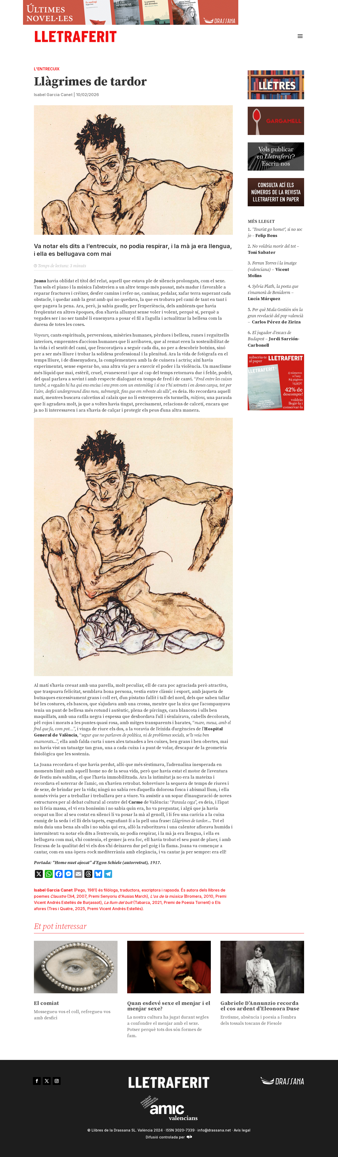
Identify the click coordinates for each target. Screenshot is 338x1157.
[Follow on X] (47, 1081)
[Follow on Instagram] (57, 1081)
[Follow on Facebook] (37, 1081)
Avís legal (242, 1130)
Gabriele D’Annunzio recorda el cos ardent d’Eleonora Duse (259, 1006)
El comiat (46, 1003)
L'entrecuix (47, 68)
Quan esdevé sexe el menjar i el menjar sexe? (168, 1006)
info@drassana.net (214, 1130)
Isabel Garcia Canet (53, 94)
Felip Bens (265, 235)
